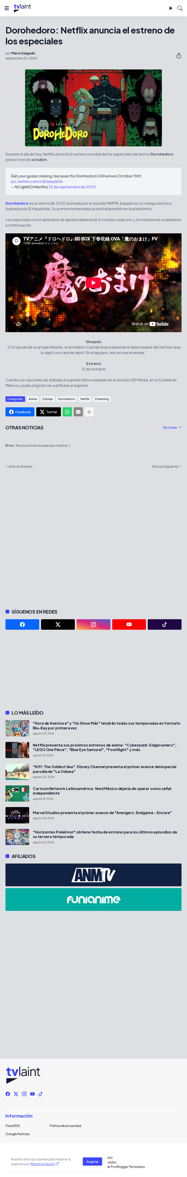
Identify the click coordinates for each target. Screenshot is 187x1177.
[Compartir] (177, 55)
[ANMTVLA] (93, 875)
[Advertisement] (93, 670)
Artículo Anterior (21, 466)
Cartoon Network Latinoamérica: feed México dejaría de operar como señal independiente (102, 790)
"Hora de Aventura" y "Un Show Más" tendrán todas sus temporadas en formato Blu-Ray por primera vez (106, 725)
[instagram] (93, 624)
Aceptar (92, 1161)
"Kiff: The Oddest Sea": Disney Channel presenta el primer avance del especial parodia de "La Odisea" (104, 769)
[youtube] (129, 624)
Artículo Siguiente (165, 466)
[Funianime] (93, 899)
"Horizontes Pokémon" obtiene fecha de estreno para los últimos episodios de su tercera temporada (105, 834)
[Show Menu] (6, 8)
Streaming (102, 399)
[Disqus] (93, 538)
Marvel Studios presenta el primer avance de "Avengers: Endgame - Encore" (102, 812)
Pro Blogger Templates (128, 1166)
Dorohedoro (17, 203)
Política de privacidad (65, 1126)
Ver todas (170, 427)
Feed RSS (12, 1126)
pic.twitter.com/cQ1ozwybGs (37, 181)
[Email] (78, 411)
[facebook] (22, 624)
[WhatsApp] (67, 411)
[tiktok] (165, 624)
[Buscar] (180, 8)
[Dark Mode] (170, 8)
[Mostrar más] (89, 411)
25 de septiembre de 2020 (72, 186)
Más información (42, 1164)
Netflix (85, 399)
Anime (33, 399)
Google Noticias (17, 1134)
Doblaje (47, 399)
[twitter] (58, 624)
